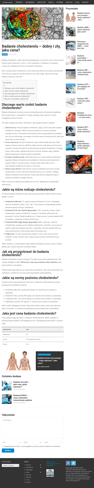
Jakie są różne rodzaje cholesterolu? (16, 91)
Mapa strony (50, 462)
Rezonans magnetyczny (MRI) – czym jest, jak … (83, 45)
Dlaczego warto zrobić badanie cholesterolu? (19, 88)
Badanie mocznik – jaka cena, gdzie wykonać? (21, 384)
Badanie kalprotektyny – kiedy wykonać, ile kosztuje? (83, 144)
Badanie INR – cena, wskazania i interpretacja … (84, 72)
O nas (77, 2)
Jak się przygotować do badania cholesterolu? (19, 93)
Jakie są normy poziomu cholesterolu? (17, 96)
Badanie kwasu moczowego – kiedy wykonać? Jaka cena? (49, 360)
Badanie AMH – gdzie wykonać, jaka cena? (83, 29)
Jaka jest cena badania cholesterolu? (16, 99)
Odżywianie (29, 2)
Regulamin (49, 465)
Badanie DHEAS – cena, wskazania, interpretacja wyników (22, 397)
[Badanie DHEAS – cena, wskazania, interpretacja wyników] (6, 399)
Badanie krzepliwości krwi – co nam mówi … (84, 115)
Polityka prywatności (53, 464)
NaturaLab (69, 467)
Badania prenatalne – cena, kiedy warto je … (84, 59)
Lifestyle (69, 2)
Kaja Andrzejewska (43, 366)
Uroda (50, 2)
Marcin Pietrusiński (19, 389)
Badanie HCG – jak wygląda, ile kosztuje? (83, 86)
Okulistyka (41, 2)
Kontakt (85, 2)
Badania (4, 54)
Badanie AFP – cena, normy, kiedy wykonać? (84, 129)
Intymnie (60, 2)
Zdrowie (19, 2)
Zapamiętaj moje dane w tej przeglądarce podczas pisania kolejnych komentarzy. (32, 446)
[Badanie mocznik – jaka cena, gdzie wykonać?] (6, 386)
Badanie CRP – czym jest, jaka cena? (83, 100)
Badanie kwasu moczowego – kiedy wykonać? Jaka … (84, 16)
